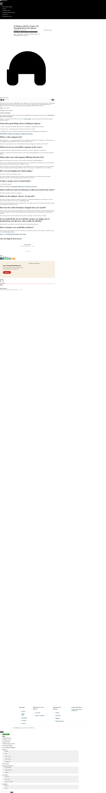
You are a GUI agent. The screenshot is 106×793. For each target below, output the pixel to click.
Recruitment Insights (7, 6)
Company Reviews (6, 738)
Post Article (58, 715)
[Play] (1, 100)
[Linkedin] (3, 259)
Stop (53, 99)
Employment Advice (60, 721)
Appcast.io (7, 112)
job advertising (37, 160)
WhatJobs (4, 784)
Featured (4, 749)
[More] (14, 259)
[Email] (7, 259)
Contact (6, 788)
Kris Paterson (16, 30)
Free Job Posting (8, 767)
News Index (24, 720)
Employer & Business (7, 765)
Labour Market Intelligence (8, 747)
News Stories (17, 31)
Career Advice (7, 779)
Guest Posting (6, 734)
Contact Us (24, 723)
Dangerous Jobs (7, 761)
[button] (0, 1)
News (15, 34)
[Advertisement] (12, 677)
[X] (1, 259)
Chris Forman (27, 119)
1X (3, 99)
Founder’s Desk (6, 10)
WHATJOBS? (17, 727)
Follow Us (7, 272)
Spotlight (6, 751)
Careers (4, 8)
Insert (12, 792)
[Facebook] (10, 259)
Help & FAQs (23, 714)
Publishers (58, 718)
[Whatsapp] (5, 259)
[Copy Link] (12, 259)
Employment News (7, 16)
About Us (23, 711)
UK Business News (24, 31)
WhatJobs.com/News (9, 231)
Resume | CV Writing (39, 715)
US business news (33, 31)
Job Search (5, 14)
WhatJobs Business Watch (8, 12)
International (24, 717)
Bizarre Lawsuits (8, 756)
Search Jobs (37, 712)
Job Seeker (5, 775)
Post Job (57, 712)
